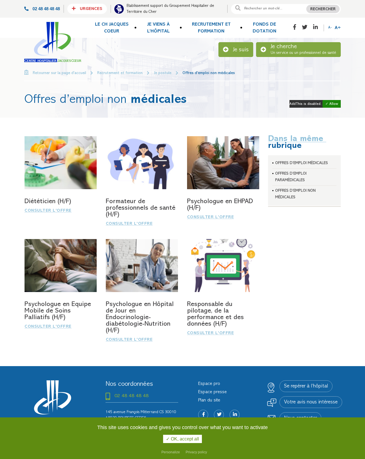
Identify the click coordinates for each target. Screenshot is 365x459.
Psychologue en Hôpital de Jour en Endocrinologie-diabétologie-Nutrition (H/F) (140, 317)
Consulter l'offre (48, 211)
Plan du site (209, 400)
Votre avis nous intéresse (311, 402)
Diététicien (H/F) (48, 202)
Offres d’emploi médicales (301, 163)
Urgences (90, 9)
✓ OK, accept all (182, 438)
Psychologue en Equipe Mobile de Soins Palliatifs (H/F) (58, 311)
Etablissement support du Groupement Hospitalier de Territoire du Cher (170, 9)
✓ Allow (331, 104)
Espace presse (212, 392)
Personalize (170, 452)
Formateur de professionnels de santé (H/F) (140, 208)
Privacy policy (196, 452)
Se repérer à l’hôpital (306, 386)
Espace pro (209, 384)
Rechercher (323, 9)
